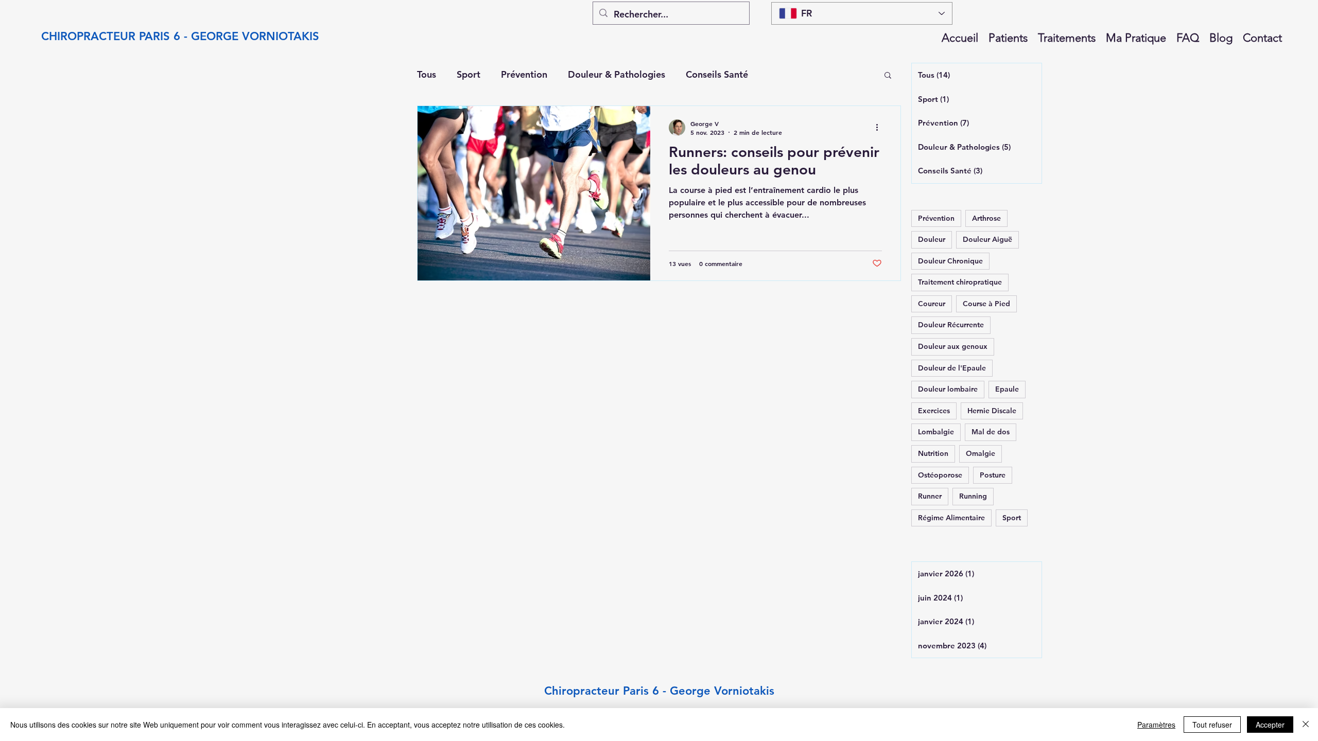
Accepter (1270, 724)
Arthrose (986, 218)
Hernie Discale (991, 410)
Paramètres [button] (1156, 724)
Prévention (524, 74)
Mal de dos (991, 431)
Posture (992, 475)
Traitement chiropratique (960, 282)
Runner (930, 496)
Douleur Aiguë (987, 239)
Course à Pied (986, 303)
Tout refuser (1212, 724)
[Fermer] (1305, 724)
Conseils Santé (717, 74)
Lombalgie (936, 431)
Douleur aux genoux (952, 346)
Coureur (931, 303)
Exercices (934, 410)
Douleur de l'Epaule (952, 368)
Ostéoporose (940, 475)
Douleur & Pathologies (616, 74)
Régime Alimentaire (951, 517)
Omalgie (980, 453)
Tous (426, 74)
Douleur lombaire (948, 389)
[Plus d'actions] (880, 127)
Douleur (931, 239)
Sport (468, 74)
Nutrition (933, 453)
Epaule (1007, 389)
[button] (888, 75)
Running (973, 496)
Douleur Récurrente (951, 324)
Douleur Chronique (950, 261)
